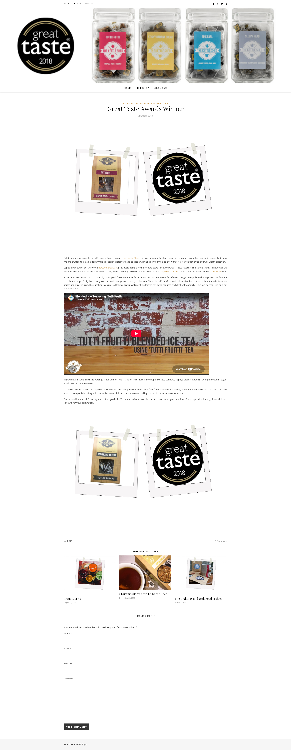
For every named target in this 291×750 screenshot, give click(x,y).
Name (68, 633)
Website (68, 663)
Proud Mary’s (72, 598)
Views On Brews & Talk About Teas (145, 103)
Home (66, 3)
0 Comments (221, 540)
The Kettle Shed (130, 257)
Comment (69, 678)
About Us (89, 3)
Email (67, 648)
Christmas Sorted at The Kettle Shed (143, 594)
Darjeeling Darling (169, 271)
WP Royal (82, 744)
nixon (69, 540)
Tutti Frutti (216, 271)
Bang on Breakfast (108, 267)
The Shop (76, 3)
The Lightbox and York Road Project (198, 598)
